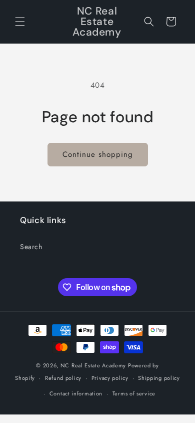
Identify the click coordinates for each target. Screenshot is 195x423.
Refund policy (63, 378)
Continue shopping (97, 154)
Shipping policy (159, 378)
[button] (20, 22)
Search (31, 247)
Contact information (76, 393)
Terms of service (134, 393)
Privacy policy (110, 378)
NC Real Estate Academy (93, 365)
